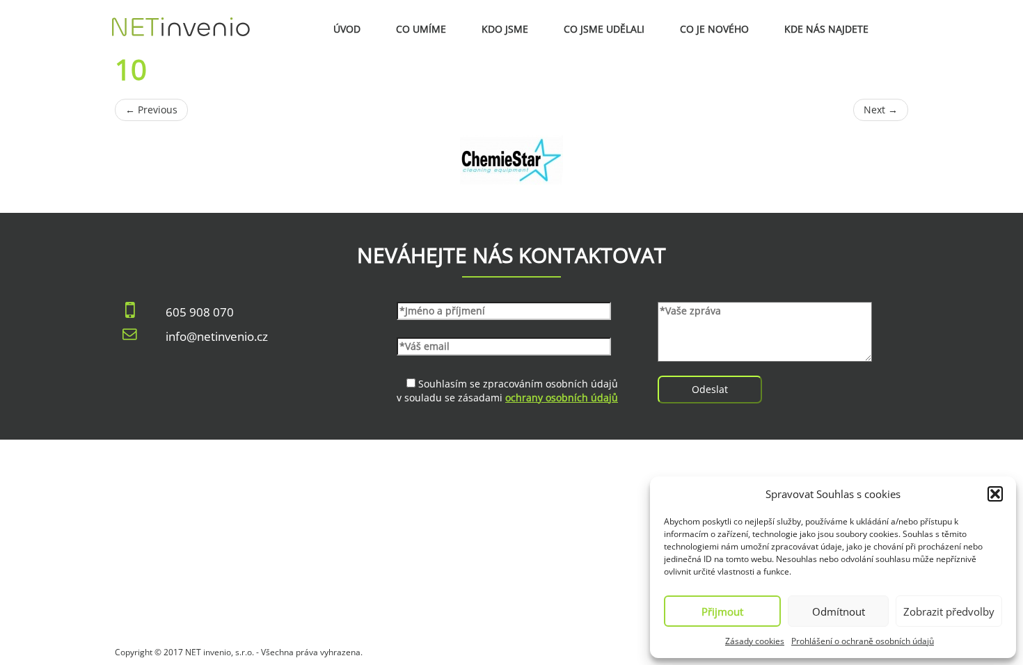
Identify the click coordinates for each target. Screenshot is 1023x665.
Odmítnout (838, 611)
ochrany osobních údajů (561, 397)
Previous (151, 109)
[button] (995, 494)
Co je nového (714, 28)
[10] (511, 160)
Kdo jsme (505, 28)
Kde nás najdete (826, 28)
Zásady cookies (754, 641)
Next (881, 109)
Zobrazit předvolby (948, 611)
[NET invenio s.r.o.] (181, 17)
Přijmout (722, 611)
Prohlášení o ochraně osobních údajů (862, 641)
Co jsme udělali (604, 28)
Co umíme (421, 28)
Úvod (346, 28)
